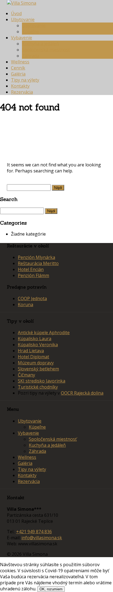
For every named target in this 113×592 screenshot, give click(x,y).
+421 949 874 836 (34, 532)
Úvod (16, 13)
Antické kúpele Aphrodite (44, 332)
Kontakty (20, 86)
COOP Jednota (32, 298)
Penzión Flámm (33, 275)
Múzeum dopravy (36, 363)
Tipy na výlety (25, 80)
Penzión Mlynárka (36, 257)
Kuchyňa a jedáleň (40, 44)
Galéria (18, 74)
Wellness (20, 62)
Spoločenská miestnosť (46, 50)
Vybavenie (21, 38)
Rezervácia (22, 92)
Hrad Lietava (31, 351)
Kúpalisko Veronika (38, 345)
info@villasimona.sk (41, 538)
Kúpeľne (30, 32)
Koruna (25, 304)
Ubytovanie (23, 19)
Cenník (18, 68)
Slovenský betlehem (38, 369)
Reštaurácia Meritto (38, 263)
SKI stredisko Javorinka (41, 381)
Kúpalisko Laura (34, 339)
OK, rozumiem (51, 589)
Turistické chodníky (38, 387)
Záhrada (30, 56)
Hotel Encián (31, 269)
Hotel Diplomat (33, 357)
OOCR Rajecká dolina (82, 393)
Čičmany (26, 375)
